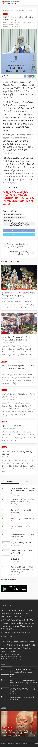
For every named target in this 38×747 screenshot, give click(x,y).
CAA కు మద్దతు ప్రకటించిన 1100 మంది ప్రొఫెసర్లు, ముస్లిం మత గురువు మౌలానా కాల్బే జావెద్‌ (22, 569)
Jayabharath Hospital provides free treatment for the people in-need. (23, 490)
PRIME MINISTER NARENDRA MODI (12, 26)
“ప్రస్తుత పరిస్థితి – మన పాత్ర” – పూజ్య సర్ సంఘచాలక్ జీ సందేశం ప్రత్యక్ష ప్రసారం (16, 731)
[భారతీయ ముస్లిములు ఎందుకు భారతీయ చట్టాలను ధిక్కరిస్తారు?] (6, 536)
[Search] (34, 2)
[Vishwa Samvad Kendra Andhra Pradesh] (10, 3)
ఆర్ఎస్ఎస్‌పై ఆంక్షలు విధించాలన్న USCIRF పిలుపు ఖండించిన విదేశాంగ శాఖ (18, 367)
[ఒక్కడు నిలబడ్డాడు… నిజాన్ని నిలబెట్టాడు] (6, 520)
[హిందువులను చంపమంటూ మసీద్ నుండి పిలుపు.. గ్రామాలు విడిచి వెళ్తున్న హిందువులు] (6, 501)
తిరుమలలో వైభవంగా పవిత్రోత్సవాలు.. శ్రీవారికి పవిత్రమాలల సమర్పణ (19, 395)
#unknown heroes (26, 22)
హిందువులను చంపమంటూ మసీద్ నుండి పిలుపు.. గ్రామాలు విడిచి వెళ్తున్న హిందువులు (23, 501)
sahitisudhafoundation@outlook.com (19, 632)
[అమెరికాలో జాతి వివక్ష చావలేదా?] (6, 528)
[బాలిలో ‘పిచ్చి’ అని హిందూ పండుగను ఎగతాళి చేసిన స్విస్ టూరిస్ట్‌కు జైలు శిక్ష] (19, 277)
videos (10, 727)
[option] (19, 724)
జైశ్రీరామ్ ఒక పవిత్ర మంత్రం (12, 425)
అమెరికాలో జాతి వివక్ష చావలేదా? (21, 526)
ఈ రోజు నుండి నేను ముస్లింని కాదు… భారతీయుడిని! (22, 551)
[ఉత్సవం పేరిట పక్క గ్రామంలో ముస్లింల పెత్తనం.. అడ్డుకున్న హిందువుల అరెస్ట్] (19, 323)
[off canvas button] (30, 2)
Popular (10, 481)
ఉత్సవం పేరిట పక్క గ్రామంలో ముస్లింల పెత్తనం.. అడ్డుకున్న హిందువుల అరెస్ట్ (16, 338)
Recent (29, 481)
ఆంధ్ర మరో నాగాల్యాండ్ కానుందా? (21, 542)
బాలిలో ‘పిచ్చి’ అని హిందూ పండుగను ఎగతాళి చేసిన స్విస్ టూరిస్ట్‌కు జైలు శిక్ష (18, 294)
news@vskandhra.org (14, 659)
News (5, 14)
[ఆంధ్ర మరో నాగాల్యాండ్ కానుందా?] (6, 544)
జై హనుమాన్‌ (15, 559)
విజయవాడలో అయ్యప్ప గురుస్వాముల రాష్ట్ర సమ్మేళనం (17, 452)
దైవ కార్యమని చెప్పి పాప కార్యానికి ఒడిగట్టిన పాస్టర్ (21, 511)
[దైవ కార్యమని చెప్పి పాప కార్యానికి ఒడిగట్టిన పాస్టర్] (6, 512)
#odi (19, 22)
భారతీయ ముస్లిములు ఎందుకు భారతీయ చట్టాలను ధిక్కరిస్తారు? (23, 535)
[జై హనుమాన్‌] (6, 561)
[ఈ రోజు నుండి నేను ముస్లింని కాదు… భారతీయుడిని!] (6, 552)
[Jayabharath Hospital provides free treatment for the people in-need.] (6, 490)
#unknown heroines (8, 24)
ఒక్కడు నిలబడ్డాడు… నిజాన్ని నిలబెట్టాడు (23, 518)
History (17, 24)
